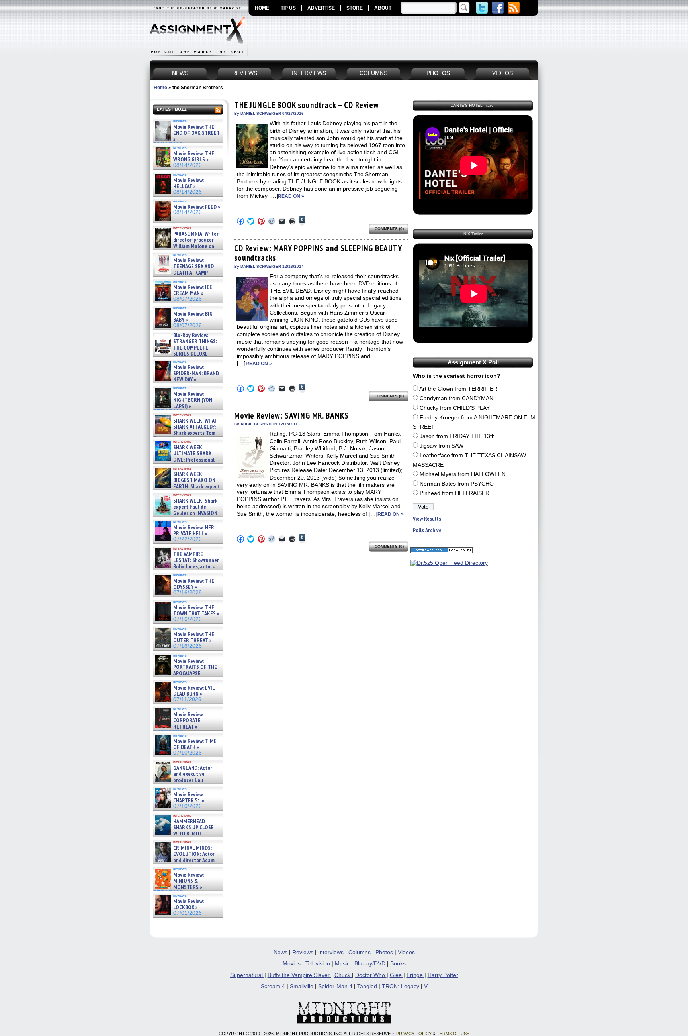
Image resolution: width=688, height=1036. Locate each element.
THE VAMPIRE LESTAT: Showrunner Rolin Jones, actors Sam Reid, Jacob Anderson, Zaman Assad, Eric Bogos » (186, 566)
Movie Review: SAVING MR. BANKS (291, 415)
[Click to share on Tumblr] (302, 221)
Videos (406, 952)
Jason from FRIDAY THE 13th (457, 436)
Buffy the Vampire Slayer (299, 975)
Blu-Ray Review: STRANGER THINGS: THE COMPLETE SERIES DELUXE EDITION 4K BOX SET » (185, 347)
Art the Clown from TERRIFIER (458, 389)
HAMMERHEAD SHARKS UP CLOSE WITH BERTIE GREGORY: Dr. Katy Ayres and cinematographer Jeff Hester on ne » (187, 836)
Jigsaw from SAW (441, 446)
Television (318, 964)
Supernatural (247, 975)
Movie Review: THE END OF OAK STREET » (196, 133)
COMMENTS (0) (389, 228)
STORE (354, 8)
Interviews (331, 952)
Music (343, 964)
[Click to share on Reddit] (271, 221)
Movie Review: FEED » (196, 207)
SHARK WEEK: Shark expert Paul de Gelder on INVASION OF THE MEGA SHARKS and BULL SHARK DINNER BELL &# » (186, 516)
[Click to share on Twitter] (250, 221)
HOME (262, 8)
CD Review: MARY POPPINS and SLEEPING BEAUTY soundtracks (318, 253)
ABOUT (382, 8)
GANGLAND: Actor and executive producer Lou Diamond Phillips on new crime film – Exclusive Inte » (187, 780)
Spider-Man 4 (336, 986)
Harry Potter (443, 975)
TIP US (288, 8)
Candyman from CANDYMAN (456, 398)
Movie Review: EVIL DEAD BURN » (194, 691)
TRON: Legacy (401, 986)
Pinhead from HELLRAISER (454, 493)
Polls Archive (427, 530)
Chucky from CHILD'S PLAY (455, 408)
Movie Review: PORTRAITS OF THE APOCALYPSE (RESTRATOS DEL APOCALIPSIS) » (185, 673)
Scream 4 (274, 986)
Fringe (415, 975)
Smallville (302, 986)
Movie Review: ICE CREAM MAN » (192, 290)
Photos (385, 952)
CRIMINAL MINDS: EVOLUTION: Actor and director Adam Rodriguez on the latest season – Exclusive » (184, 860)
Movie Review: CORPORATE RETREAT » (188, 721)
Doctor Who (371, 975)
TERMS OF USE (453, 1033)
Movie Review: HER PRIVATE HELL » (193, 531)
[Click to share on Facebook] (240, 221)
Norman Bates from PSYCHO (457, 484)
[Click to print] (292, 221)
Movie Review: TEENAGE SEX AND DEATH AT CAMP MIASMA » (184, 270)
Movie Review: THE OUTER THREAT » (193, 637)
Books (398, 964)
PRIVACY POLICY (414, 1033)
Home (160, 87)
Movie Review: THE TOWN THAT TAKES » (196, 611)
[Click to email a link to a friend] (281, 221)
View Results (427, 519)
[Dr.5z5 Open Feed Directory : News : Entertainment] (449, 563)
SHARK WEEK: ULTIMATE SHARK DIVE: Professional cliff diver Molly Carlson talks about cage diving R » (187, 459)
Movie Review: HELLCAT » (188, 183)
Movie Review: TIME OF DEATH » (195, 744)
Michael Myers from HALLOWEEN (463, 474)
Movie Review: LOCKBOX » (188, 904)
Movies (292, 964)
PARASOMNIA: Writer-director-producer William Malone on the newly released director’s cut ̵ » (187, 246)
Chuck (343, 975)
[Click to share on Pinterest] (261, 221)
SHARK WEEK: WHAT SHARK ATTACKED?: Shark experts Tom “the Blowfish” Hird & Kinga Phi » (185, 433)
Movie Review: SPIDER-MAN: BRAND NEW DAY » (196, 373)
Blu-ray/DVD (370, 964)
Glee (396, 975)
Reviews (303, 952)
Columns (360, 952)
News (281, 952)
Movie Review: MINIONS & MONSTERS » (188, 881)
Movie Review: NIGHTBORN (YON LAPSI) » (192, 400)
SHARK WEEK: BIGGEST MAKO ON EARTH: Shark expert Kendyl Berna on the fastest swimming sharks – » (186, 486)
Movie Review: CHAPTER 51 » (188, 798)
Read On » (291, 196)
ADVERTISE (321, 8)
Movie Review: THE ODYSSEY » (193, 584)
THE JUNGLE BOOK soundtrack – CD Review (306, 105)
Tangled (368, 986)
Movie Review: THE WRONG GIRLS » (193, 157)
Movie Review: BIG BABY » (193, 317)
